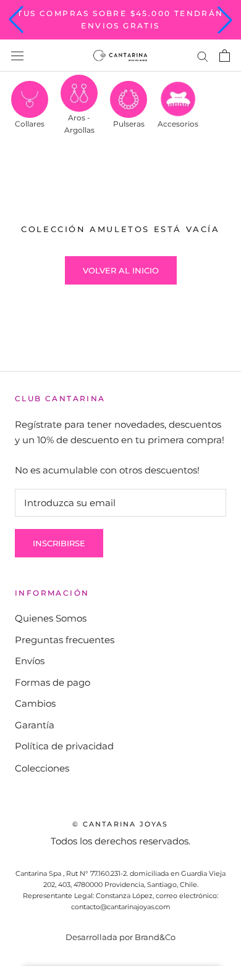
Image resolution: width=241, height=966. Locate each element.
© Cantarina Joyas (120, 824)
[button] (16, 19)
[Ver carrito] (224, 55)
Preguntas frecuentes (64, 640)
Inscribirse (59, 543)
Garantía (34, 725)
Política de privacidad (64, 746)
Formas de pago (52, 682)
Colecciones (42, 768)
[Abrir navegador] (17, 56)
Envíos (29, 661)
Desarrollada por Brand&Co (120, 937)
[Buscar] (202, 55)
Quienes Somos (51, 618)
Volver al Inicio (121, 270)
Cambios (35, 703)
